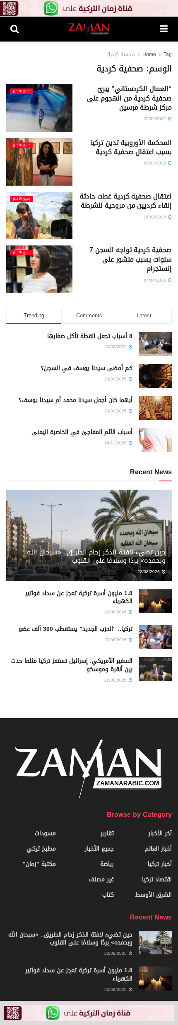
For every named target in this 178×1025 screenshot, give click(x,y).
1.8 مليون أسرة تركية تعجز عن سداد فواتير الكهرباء (78, 597)
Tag (168, 54)
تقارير (107, 833)
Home (149, 54)
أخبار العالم (158, 848)
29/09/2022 (155, 119)
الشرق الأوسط (153, 894)
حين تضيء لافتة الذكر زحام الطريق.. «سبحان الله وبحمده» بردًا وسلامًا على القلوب (96, 556)
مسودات (45, 833)
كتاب (108, 894)
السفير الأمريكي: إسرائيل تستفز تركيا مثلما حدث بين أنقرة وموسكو (71, 665)
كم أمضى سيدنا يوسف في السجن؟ (86, 368)
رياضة (107, 864)
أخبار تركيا (160, 864)
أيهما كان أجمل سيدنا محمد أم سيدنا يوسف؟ (75, 400)
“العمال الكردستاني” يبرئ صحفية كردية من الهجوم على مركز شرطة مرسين (129, 98)
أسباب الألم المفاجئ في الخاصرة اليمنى (81, 432)
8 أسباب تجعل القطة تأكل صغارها (89, 336)
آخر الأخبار (160, 833)
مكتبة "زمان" (39, 864)
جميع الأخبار (22, 91)
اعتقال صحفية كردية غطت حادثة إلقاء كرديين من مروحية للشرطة (125, 201)
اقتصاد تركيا (157, 879)
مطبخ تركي (41, 848)
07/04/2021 (155, 280)
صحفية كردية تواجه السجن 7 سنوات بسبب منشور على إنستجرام (130, 259)
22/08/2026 (149, 572)
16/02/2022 (155, 217)
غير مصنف (101, 879)
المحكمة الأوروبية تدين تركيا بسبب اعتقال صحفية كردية (131, 147)
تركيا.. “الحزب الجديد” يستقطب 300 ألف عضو (75, 629)
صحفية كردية (121, 54)
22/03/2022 (155, 163)
